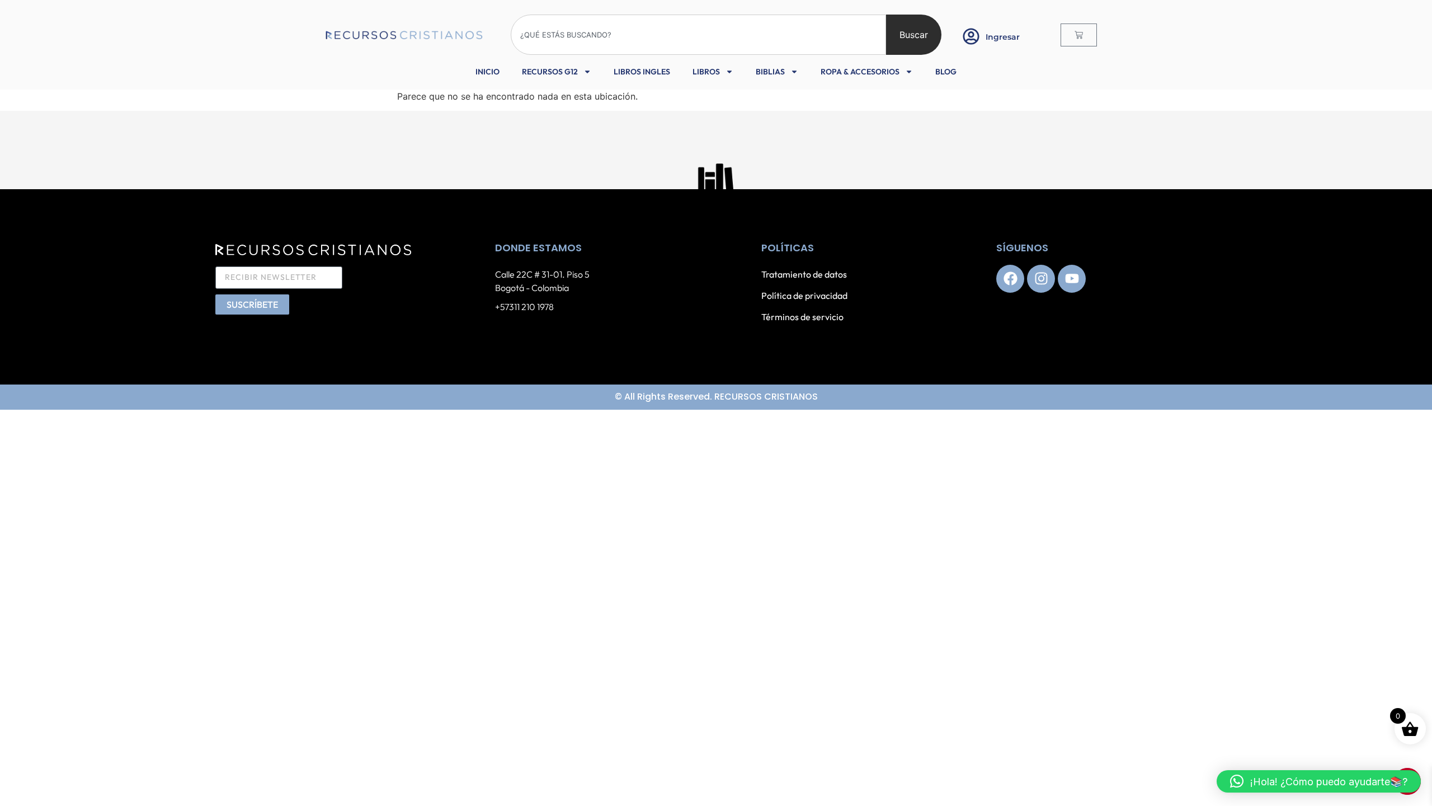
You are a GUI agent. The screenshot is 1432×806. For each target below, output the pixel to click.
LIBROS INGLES (642, 72)
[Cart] (1079, 35)
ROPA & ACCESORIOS (860, 72)
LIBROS (706, 72)
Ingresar (1003, 37)
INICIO (487, 72)
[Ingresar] (971, 36)
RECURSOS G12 (550, 72)
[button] (1319, 781)
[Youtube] (1072, 279)
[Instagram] (1041, 279)
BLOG (946, 72)
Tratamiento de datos (804, 274)
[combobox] (698, 35)
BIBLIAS (770, 72)
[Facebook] (1010, 279)
